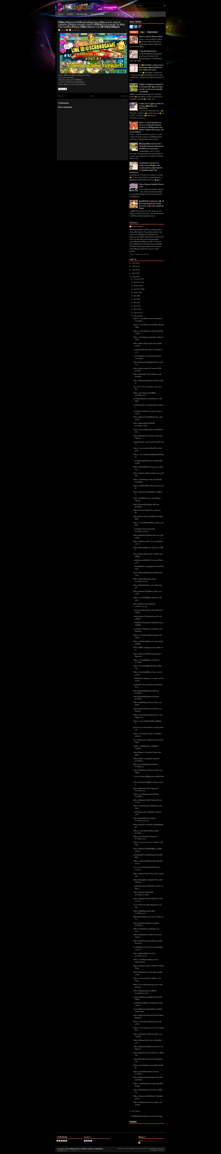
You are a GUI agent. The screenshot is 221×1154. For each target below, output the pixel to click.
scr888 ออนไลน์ (137, 226)
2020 (133, 270)
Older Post (123, 96)
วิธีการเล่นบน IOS (82, 14)
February (137, 313)
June (135, 299)
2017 (133, 1111)
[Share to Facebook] (66, 89)
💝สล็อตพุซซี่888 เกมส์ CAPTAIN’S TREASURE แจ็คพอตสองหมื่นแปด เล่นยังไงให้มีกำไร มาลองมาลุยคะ (151, 146)
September (137, 289)
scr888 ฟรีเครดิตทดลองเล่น (148, 51)
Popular (133, 32)
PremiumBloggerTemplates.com (155, 1148)
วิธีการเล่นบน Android (97, 14)
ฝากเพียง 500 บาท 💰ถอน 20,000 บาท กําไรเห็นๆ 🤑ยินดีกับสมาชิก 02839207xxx (151, 106)
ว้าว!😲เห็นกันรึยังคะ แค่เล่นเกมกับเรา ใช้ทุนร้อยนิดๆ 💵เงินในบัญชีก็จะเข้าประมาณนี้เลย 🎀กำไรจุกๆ (151, 67)
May (135, 303)
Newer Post (61, 96)
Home (93, 96)
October (136, 286)
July (135, 296)
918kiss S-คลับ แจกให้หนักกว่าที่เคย (151, 37)
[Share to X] (64, 89)
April (135, 306)
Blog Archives (152, 32)
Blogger (159, 1116)
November (137, 282)
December (137, 279)
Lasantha (143, 1148)
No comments (75, 30)
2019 (133, 273)
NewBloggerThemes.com (157, 1150)
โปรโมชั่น (70, 14)
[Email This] (59, 89)
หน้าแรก (60, 14)
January (136, 316)
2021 (133, 266)
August (136, 292)
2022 (133, 263)
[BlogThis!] (61, 89)
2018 (133, 277)
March (136, 309)
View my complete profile (139, 254)
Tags (142, 32)
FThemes (126, 1148)
